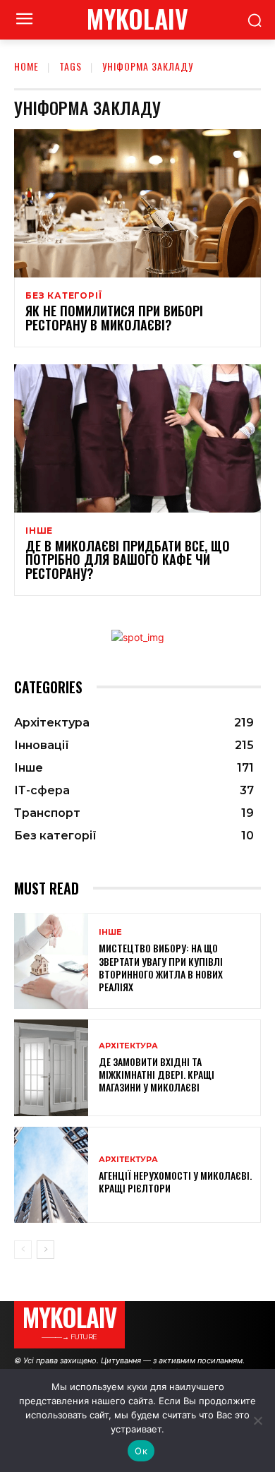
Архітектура (128, 1046)
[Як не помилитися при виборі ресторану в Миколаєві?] (137, 203)
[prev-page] (23, 1249)
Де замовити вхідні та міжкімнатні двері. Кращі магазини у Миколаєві (156, 1074)
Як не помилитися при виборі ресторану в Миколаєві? (114, 317)
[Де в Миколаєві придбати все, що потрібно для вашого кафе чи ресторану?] (137, 438)
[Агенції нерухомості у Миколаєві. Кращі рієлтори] (51, 1175)
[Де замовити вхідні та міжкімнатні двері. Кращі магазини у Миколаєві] (51, 1067)
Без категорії (63, 296)
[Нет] (257, 1420)
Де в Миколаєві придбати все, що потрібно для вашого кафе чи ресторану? (127, 560)
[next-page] (45, 1249)
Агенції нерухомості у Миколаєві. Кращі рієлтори (175, 1181)
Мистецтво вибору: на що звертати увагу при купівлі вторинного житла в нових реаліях (161, 967)
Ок (141, 1450)
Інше (39, 531)
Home (26, 66)
